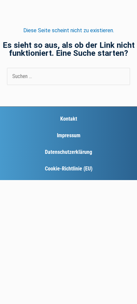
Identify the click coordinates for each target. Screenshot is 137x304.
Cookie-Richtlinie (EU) (68, 168)
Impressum (68, 135)
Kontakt (68, 119)
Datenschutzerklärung (68, 152)
